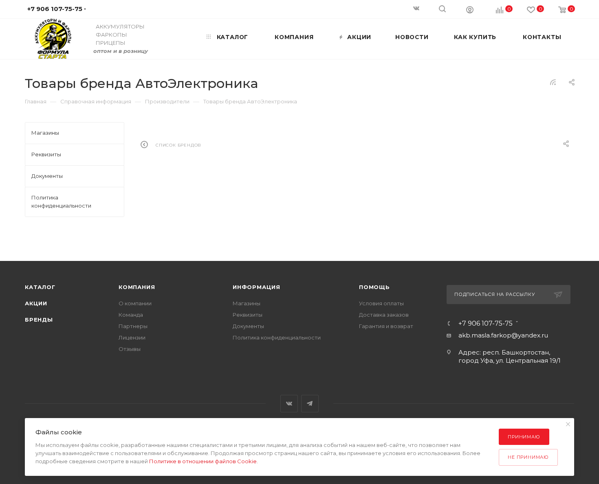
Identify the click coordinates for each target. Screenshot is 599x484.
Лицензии (132, 337)
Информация (256, 287)
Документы (248, 326)
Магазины (246, 303)
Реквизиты (247, 314)
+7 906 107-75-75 (485, 323)
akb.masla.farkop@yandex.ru (503, 335)
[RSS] (553, 82)
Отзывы (130, 349)
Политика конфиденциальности (277, 337)
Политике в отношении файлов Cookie (203, 461)
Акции (36, 303)
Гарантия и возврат (386, 326)
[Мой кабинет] (469, 9)
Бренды (39, 319)
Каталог (40, 287)
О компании (135, 303)
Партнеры (133, 326)
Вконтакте (289, 403)
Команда (131, 314)
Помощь (374, 287)
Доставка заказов (384, 314)
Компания (137, 287)
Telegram (310, 403)
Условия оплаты (381, 303)
